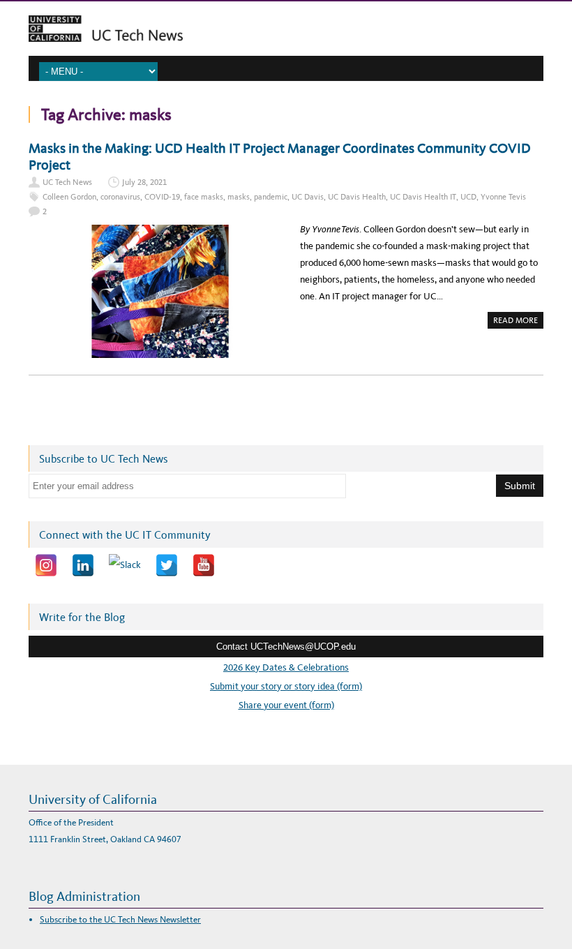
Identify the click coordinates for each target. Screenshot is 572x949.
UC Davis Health (357, 197)
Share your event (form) (286, 705)
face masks (203, 197)
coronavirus (120, 197)
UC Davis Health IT (423, 197)
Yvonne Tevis (503, 197)
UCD (468, 197)
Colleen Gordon (69, 197)
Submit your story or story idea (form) (286, 686)
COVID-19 (162, 197)
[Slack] (125, 565)
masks (238, 197)
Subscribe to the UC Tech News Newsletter (120, 919)
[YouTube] (203, 565)
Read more (518, 322)
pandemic (270, 197)
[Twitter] (166, 565)
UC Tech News (67, 182)
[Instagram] (46, 565)
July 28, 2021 (144, 182)
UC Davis (308, 197)
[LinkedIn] (83, 565)
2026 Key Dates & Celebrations (286, 667)
